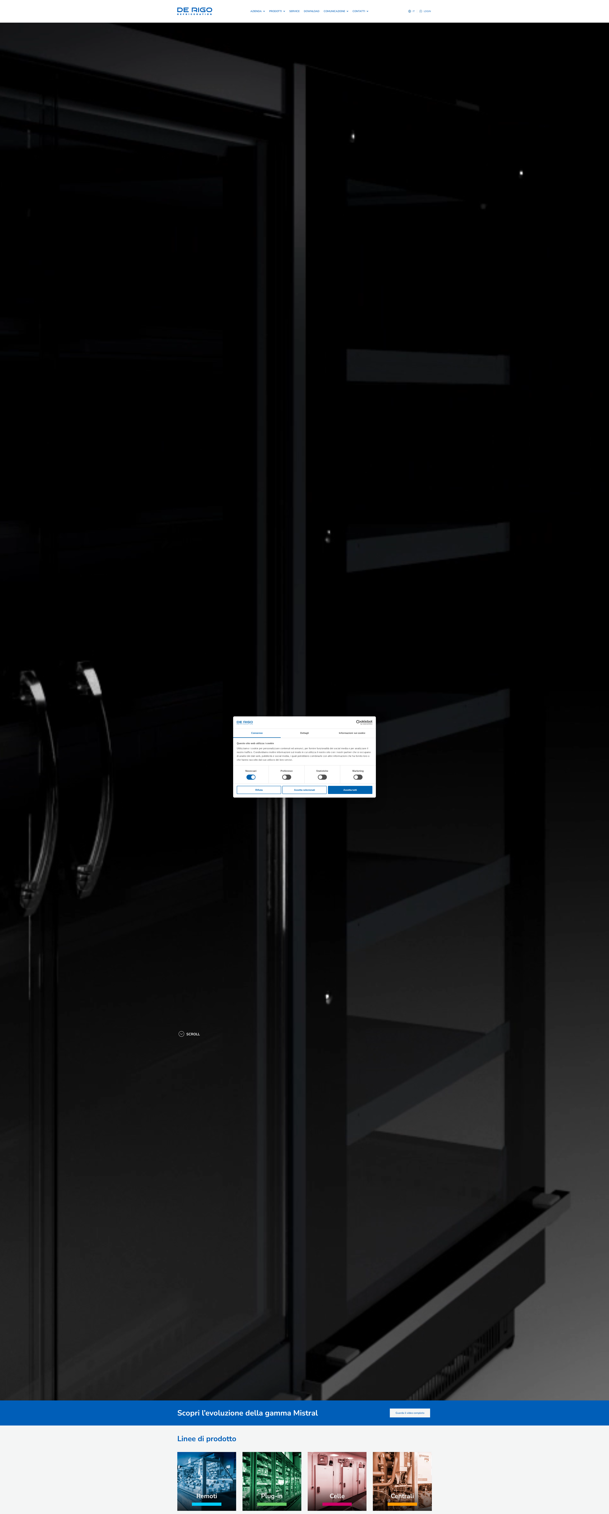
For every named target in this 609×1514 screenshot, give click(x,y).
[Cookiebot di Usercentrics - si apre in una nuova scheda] (358, 722)
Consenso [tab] (257, 733)
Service (294, 11)
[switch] (286, 777)
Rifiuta (259, 790)
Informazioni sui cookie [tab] (352, 733)
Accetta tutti (350, 790)
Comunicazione (334, 11)
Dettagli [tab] (304, 733)
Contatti (359, 11)
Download (311, 11)
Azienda (256, 11)
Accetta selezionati (304, 790)
